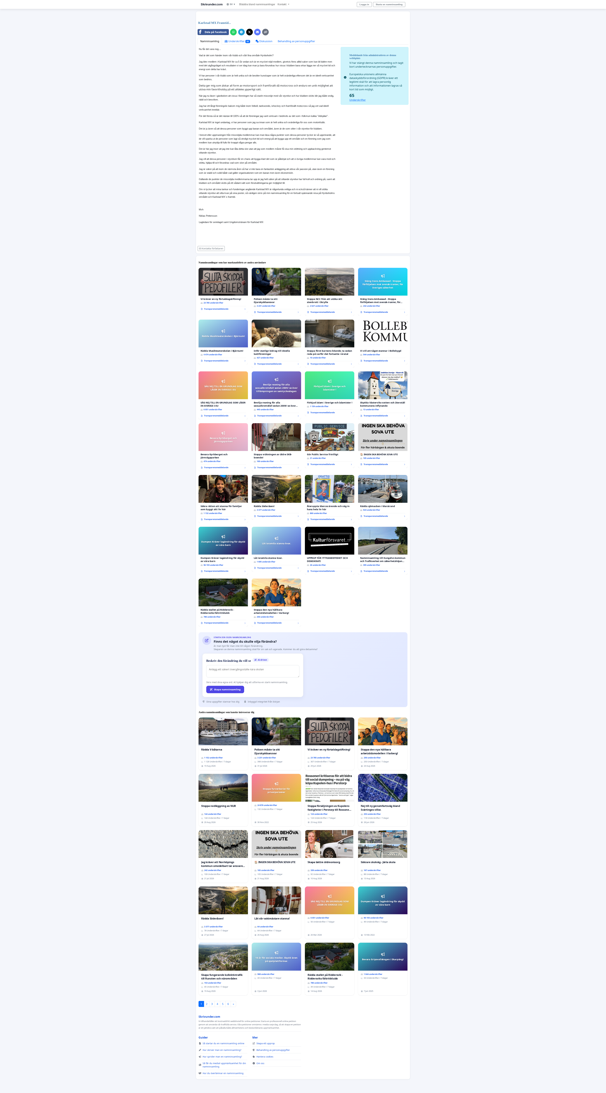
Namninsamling (209, 41)
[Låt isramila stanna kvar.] (276, 549)
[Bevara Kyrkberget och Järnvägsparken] (223, 447)
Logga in (364, 4)
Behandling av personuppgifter (296, 41)
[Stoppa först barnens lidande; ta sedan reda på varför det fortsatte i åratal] (329, 344)
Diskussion (265, 41)
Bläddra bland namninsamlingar (257, 4)
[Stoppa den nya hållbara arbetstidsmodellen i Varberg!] (276, 603)
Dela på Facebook (216, 32)
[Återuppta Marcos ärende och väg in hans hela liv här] (329, 499)
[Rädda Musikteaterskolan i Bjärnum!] (223, 342)
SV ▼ (232, 4)
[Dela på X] (249, 32)
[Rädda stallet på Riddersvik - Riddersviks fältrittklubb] (223, 603)
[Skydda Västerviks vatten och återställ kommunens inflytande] (382, 395)
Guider (203, 1037)
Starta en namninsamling (389, 4)
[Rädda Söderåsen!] (276, 497)
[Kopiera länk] (265, 32)
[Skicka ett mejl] (257, 32)
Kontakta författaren (212, 248)
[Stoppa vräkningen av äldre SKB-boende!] (276, 447)
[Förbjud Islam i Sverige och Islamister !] (329, 393)
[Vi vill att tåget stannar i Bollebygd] (382, 342)
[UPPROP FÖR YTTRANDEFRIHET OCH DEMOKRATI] (329, 551)
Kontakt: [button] (282, 4)
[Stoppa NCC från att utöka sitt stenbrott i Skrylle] (329, 292)
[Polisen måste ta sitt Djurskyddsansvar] (276, 292)
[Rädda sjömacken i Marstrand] (382, 497)
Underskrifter (238, 41)
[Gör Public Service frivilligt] (329, 445)
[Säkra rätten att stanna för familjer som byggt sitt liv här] (223, 499)
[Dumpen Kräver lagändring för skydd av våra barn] (223, 551)
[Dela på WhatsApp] (233, 32)
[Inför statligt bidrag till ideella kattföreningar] (276, 344)
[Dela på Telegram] (241, 32)
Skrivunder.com (212, 4)
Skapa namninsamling (227, 689)
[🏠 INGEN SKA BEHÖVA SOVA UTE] (382, 445)
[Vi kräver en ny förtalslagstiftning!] (223, 290)
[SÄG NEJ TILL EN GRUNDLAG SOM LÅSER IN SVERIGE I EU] (223, 395)
